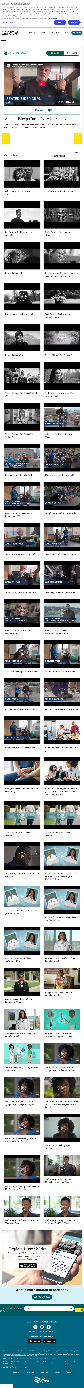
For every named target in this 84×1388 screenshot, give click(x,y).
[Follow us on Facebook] (49, 1327)
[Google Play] (49, 1341)
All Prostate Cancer (17, 53)
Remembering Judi (13, 273)
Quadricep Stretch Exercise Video (60, 592)
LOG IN (66, 32)
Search (78, 33)
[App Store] (34, 1341)
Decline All (74, 22)
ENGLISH (55, 53)
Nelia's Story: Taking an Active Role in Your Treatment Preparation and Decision (61, 1104)
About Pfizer (16, 1372)
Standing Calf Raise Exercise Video (61, 709)
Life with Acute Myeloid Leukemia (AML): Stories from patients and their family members (61, 791)
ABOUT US (32, 32)
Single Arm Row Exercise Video (20, 747)
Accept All (59, 22)
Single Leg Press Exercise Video (60, 671)
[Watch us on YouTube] (42, 1327)
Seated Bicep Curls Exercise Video (21, 592)
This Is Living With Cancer (10, 33)
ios (27, 1265)
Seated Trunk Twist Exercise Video (21, 554)
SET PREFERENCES (42, 1297)
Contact (57, 1372)
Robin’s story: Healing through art (20, 314)
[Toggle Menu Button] (3, 40)
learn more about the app (27, 1259)
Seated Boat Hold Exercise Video (60, 554)
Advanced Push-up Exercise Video (21, 671)
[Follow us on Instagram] (35, 1327)
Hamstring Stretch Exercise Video (60, 475)
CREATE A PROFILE (55, 32)
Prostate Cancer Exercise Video (19, 475)
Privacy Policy (30, 1372)
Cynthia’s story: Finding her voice (60, 191)
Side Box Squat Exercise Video (19, 709)
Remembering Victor (14, 355)
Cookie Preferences (6, 1386)
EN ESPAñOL (72, 53)
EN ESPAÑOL (43, 32)
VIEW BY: (75, 152)
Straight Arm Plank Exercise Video (61, 513)
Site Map (69, 1372)
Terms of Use (44, 1372)
